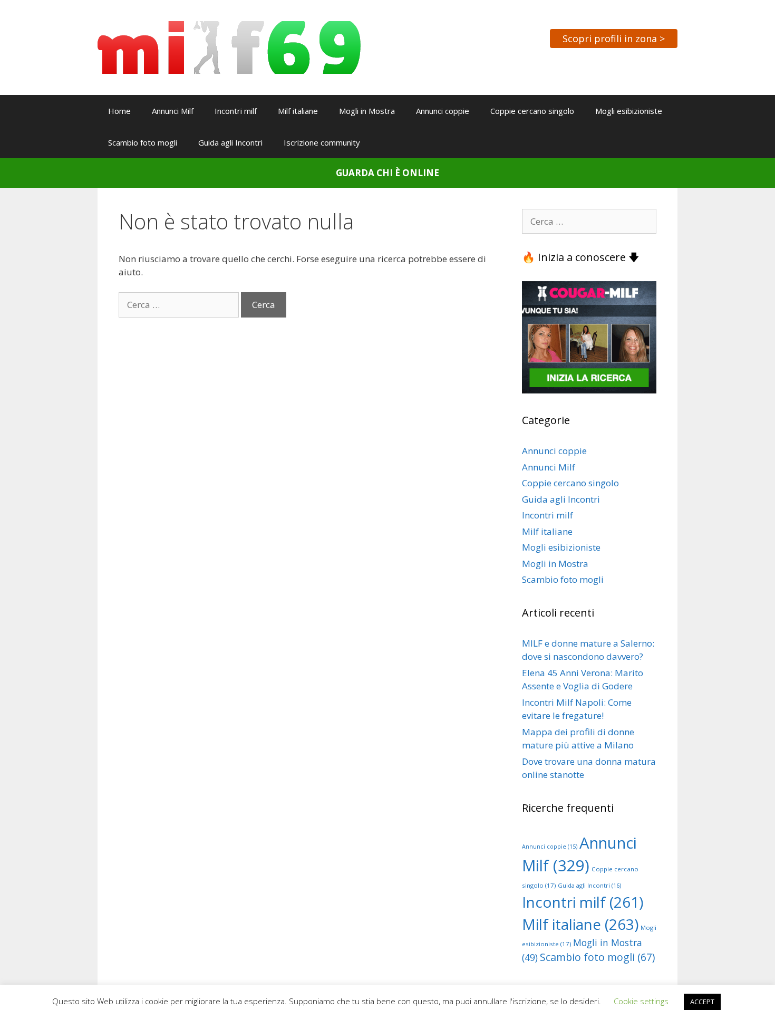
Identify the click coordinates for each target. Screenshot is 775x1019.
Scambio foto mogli (142, 142)
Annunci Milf (172, 110)
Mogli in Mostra (367, 110)
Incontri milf (236, 110)
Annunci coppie (442, 110)
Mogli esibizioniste (628, 110)
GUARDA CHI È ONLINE (387, 173)
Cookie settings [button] (641, 1001)
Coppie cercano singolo (532, 110)
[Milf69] (229, 47)
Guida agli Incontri (230, 142)
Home (119, 110)
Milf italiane (298, 110)
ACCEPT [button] (702, 1001)
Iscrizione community (322, 142)
